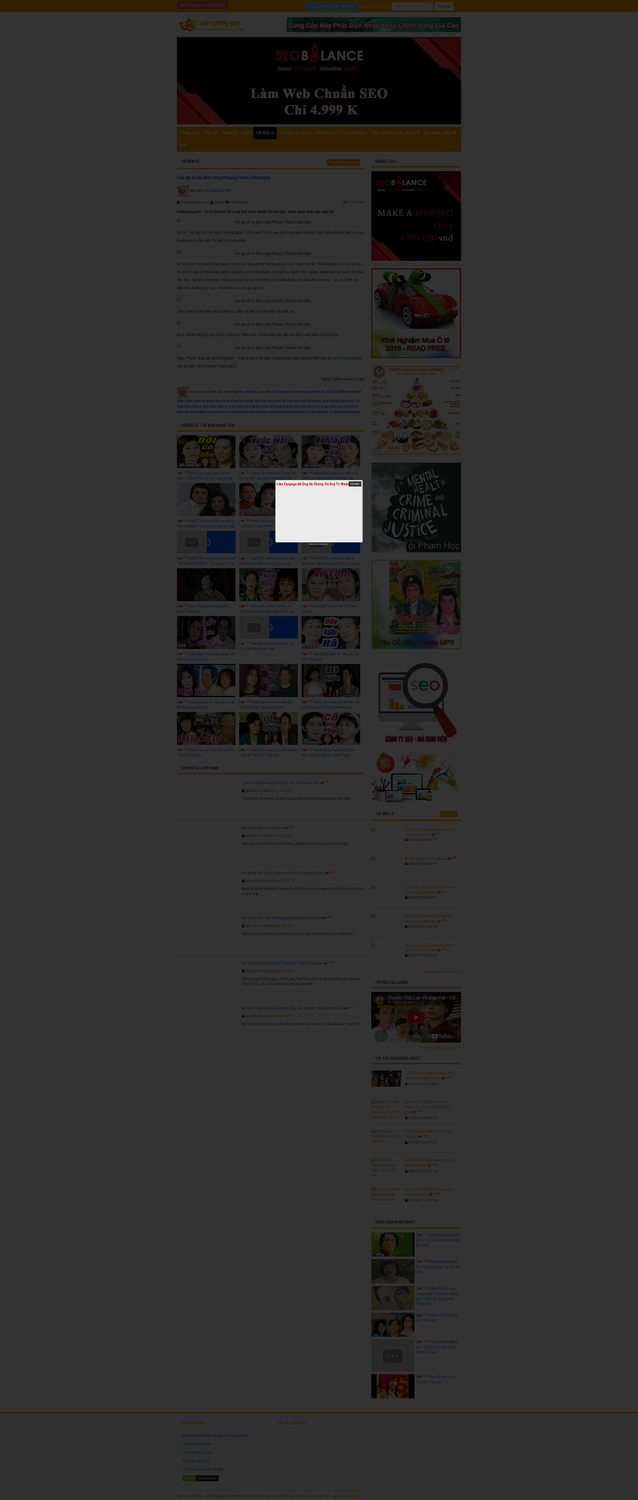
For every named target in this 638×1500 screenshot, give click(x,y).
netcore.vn (323, 544)
